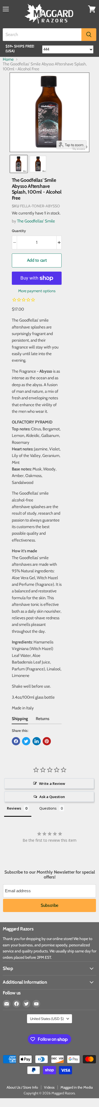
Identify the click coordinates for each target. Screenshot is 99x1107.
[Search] (88, 34)
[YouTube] (36, 1004)
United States (47, 1018)
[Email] (6, 1004)
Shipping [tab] (20, 718)
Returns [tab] (42, 718)
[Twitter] (26, 1004)
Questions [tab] (48, 808)
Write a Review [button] (52, 783)
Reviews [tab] (14, 808)
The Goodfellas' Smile (36, 221)
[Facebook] (16, 1004)
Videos (49, 1087)
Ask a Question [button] (52, 796)
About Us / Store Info (22, 1087)
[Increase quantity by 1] (59, 242)
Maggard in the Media (77, 1087)
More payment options (37, 291)
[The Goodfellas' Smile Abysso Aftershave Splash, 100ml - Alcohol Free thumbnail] (19, 164)
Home (8, 59)
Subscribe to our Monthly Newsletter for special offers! (49, 875)
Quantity (19, 231)
